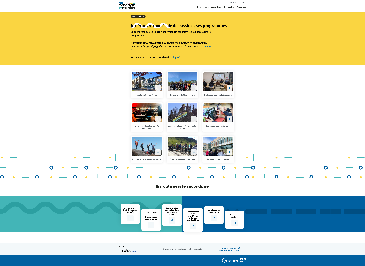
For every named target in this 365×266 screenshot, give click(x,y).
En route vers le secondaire (209, 7)
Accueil (134, 16)
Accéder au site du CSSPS (235, 2)
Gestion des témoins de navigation (230, 250)
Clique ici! (177, 57)
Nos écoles (229, 7)
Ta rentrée (241, 7)
